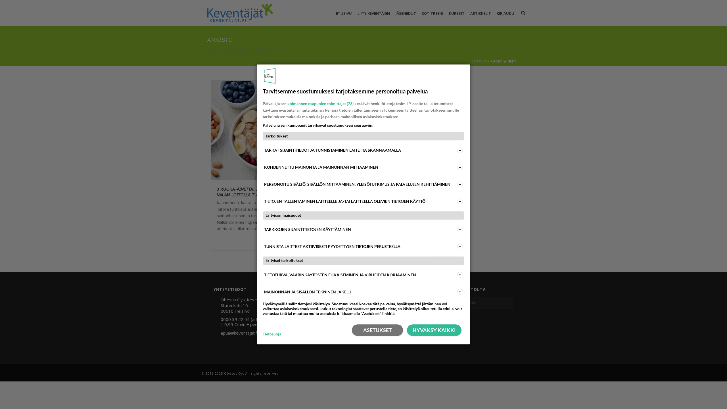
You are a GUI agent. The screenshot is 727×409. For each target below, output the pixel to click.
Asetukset (377, 330)
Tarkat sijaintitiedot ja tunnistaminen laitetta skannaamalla (332, 150)
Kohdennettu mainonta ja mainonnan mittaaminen (321, 167)
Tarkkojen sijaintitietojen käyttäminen (307, 229)
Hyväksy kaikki (434, 330)
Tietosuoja (272, 334)
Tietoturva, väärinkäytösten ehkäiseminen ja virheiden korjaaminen (340, 274)
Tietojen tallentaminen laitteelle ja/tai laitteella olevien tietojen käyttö (344, 201)
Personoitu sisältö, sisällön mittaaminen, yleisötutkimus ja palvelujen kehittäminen (357, 184)
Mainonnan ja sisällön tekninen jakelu (307, 291)
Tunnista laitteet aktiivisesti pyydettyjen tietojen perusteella (332, 246)
